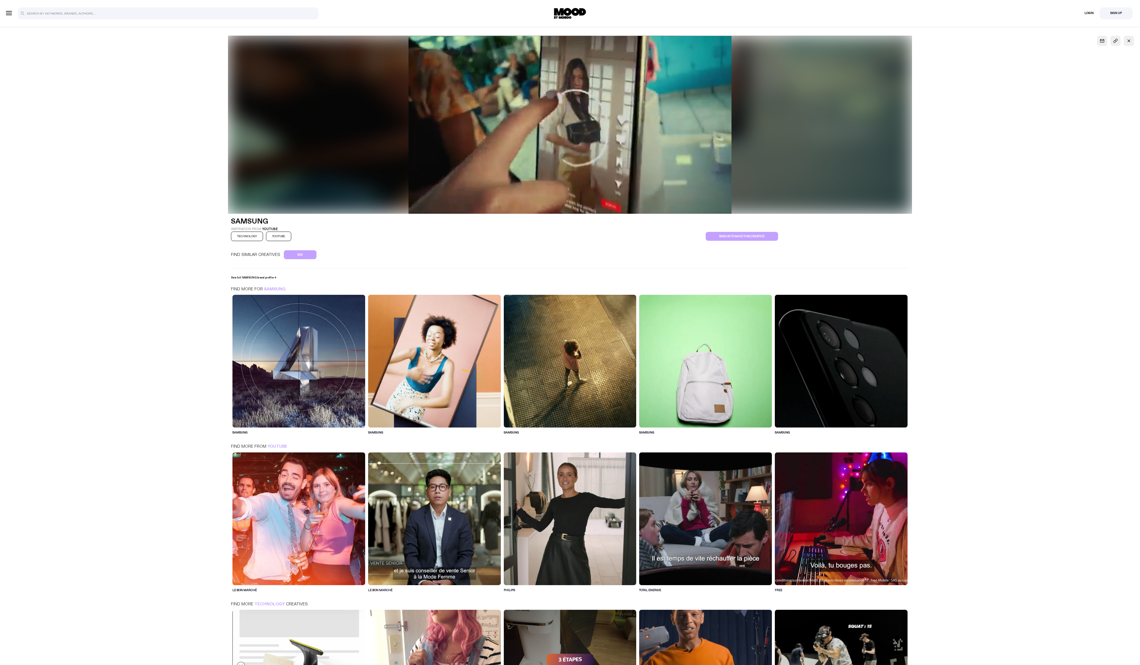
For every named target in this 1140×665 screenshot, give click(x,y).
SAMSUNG (275, 289)
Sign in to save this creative (741, 236)
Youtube (277, 446)
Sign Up (1116, 13)
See (300, 255)
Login (1089, 13)
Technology (269, 604)
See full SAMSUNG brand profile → (253, 277)
